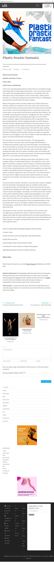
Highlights (5, 405)
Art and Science (16, 64)
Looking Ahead (6, 408)
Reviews (17, 69)
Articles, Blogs (6, 393)
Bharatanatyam (23, 64)
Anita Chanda (8, 64)
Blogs (4, 396)
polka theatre (37, 64)
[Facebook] (47, 1)
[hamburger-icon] (37, 5)
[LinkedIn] (53, 1)
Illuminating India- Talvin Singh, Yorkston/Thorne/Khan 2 (43, 316)
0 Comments (26, 69)
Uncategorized (6, 418)
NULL (4, 411)
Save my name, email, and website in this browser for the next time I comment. (26, 368)
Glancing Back (6, 402)
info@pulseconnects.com (6, 1)
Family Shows (31, 64)
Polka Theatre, (31, 264)
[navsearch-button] (41, 4)
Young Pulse (5, 421)
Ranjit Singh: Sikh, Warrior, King (27, 330)
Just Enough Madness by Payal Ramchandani (10, 338)
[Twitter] (50, 1)
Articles (4, 390)
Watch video (7, 257)
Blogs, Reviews (6, 399)
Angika (48, 277)
